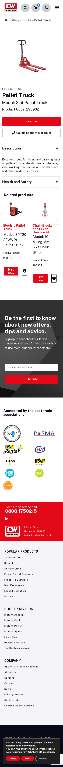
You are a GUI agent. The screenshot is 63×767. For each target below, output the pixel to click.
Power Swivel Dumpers (18, 574)
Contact (9, 683)
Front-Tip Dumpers (16, 580)
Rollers (8, 596)
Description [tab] (11, 148)
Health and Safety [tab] (17, 182)
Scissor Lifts (12, 568)
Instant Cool (12, 620)
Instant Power (13, 626)
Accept (13, 758)
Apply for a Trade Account (21, 666)
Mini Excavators (14, 585)
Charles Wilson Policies (19, 705)
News (7, 689)
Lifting (14, 20)
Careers (9, 677)
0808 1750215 (21, 511)
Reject (27, 758)
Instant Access (13, 614)
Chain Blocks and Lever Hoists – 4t (42, 229)
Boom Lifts (11, 563)
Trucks (26, 20)
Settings (43, 758)
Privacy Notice (13, 694)
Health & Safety (14, 642)
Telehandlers (12, 557)
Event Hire (11, 637)
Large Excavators (15, 591)
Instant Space (13, 631)
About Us (10, 672)
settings (49, 752)
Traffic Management (17, 648)
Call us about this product (33, 133)
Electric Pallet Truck (14, 227)
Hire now (31, 121)
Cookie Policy (13, 700)
